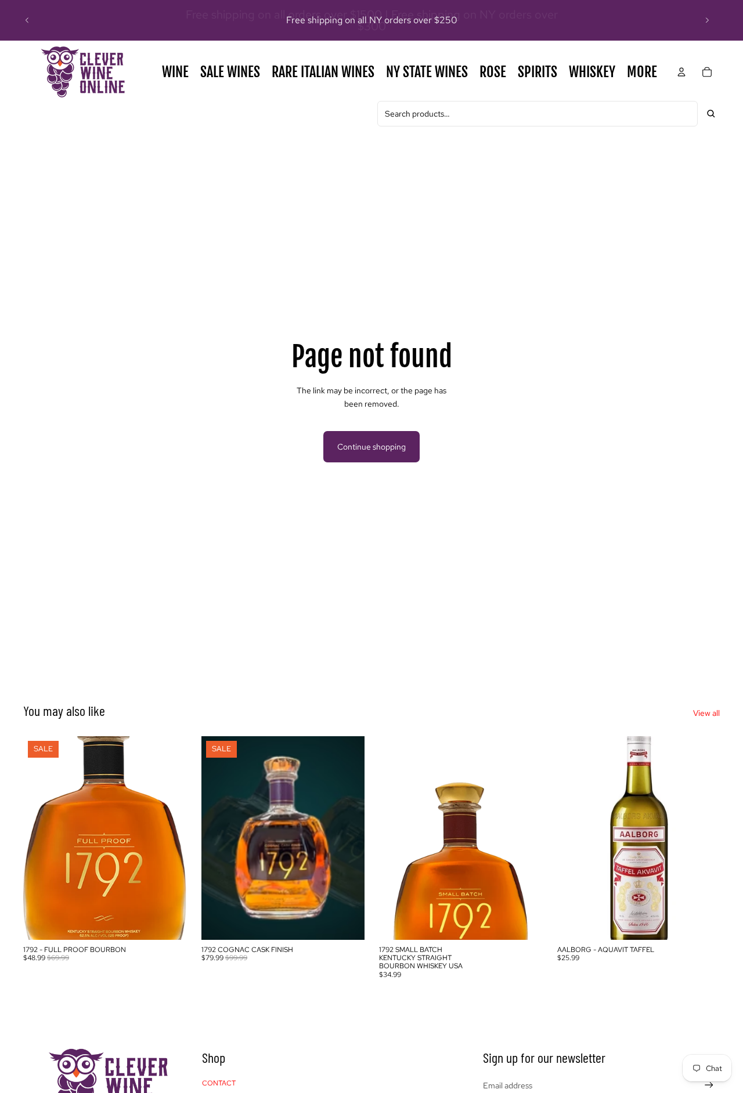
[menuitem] (642, 72)
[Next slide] (707, 20)
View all (706, 713)
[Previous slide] (27, 20)
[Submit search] (711, 113)
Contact (219, 1083)
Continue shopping (371, 446)
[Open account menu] (681, 72)
